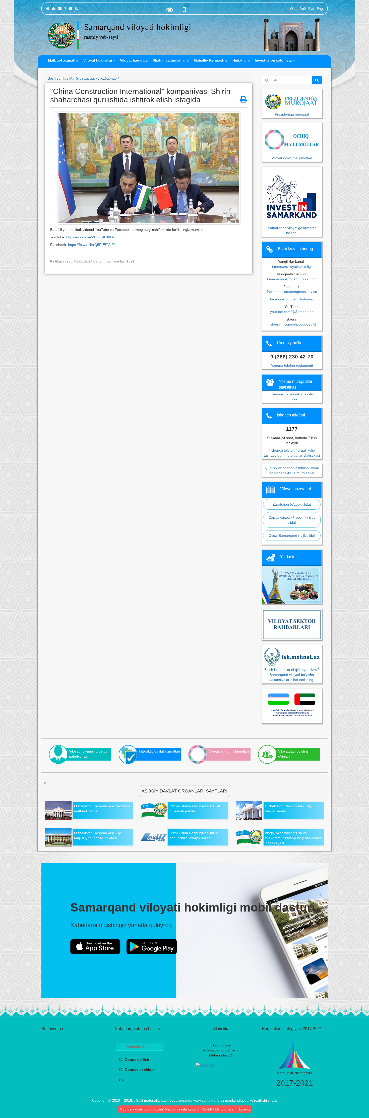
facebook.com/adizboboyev (292, 299)
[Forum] (70, 9)
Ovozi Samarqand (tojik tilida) (292, 536)
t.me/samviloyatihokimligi (292, 266)
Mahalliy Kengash (209, 60)
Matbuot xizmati (62, 60)
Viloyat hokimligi (98, 60)
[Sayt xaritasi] (53, 9)
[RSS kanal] (76, 9)
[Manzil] (60, 9)
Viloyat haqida (133, 60)
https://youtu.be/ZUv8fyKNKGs (90, 237)
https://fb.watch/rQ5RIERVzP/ (91, 245)
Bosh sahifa (57, 78)
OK (121, 1080)
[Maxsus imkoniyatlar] (169, 11)
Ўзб (303, 9)
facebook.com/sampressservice (292, 292)
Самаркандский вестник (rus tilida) (292, 519)
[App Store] (95, 946)
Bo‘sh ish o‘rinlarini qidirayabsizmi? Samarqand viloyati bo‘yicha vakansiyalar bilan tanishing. (292, 674)
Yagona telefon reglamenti (292, 365)
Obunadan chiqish (141, 1070)
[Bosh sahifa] (47, 9)
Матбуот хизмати (83, 78)
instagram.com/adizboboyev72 (292, 324)
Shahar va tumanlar (170, 60)
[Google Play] (152, 946)
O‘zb (293, 9)
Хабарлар (108, 78)
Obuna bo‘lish (137, 1059)
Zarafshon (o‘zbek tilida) (292, 504)
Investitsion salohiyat (274, 60)
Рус (311, 9)
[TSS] (65, 9)
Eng (320, 9)
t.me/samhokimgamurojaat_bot (292, 279)
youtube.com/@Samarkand (292, 312)
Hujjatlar (240, 60)
